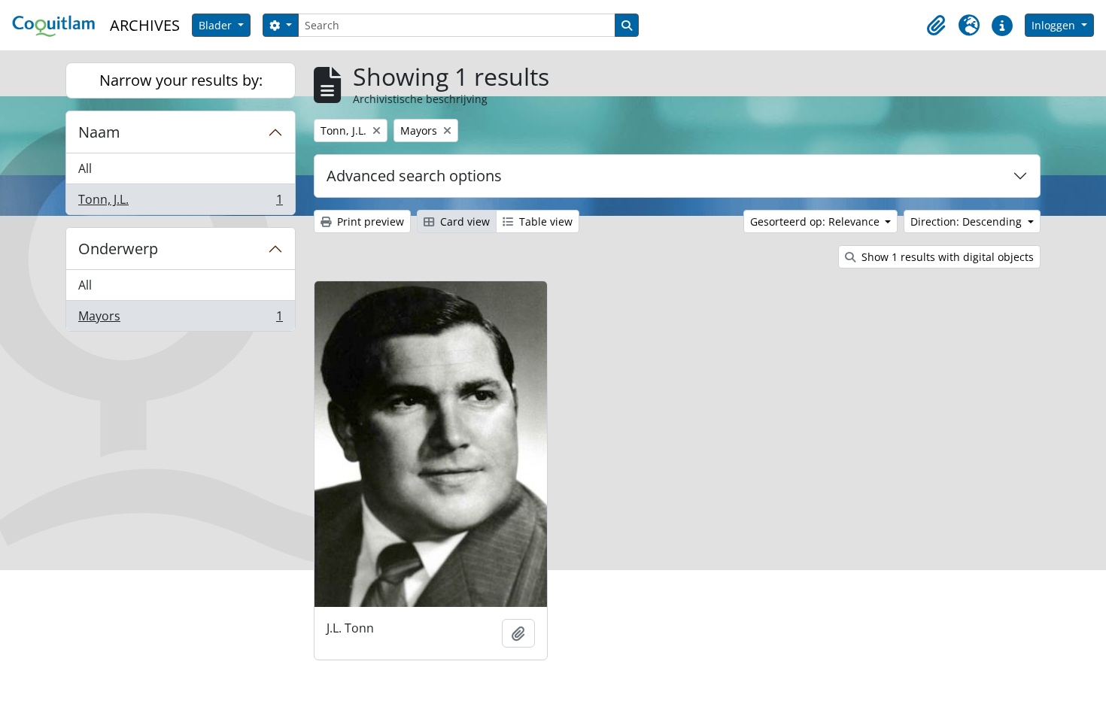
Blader (217, 25)
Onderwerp (118, 248)
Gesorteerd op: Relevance (816, 221)
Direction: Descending (967, 221)
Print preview (369, 221)
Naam (99, 132)
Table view (544, 221)
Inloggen (1055, 25)
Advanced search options (414, 175)
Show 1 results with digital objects (946, 257)
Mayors (180, 319)
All (85, 168)
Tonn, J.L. (180, 202)
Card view (463, 221)
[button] (936, 25)
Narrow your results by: (181, 80)
